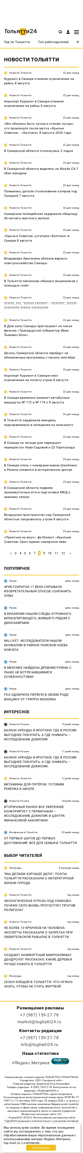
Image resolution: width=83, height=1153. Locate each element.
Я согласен (41, 1148)
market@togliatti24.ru (39, 1021)
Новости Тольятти (20, 72)
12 (63, 553)
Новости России (19, 724)
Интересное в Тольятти (23, 832)
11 (56, 553)
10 (50, 553)
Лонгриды (15, 868)
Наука (13, 580)
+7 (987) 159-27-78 (39, 1015)
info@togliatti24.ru (39, 1044)
